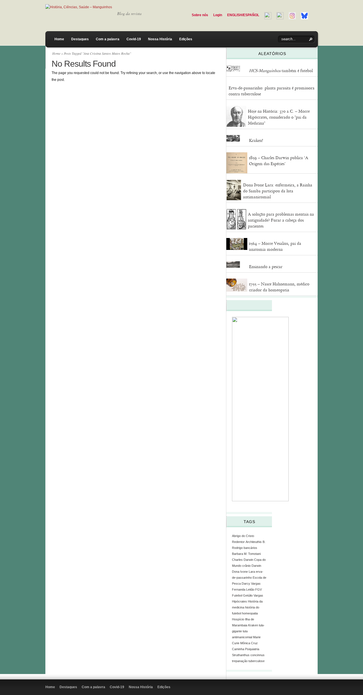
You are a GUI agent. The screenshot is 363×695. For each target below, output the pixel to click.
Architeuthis (254, 542)
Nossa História (160, 39)
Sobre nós (200, 15)
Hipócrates (239, 601)
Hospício (238, 619)
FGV (258, 589)
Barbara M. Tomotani (246, 553)
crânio (246, 565)
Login (217, 15)
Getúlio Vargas (253, 595)
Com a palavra (107, 39)
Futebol (237, 595)
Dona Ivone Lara (243, 571)
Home (59, 39)
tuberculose (256, 661)
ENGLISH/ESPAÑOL (243, 15)
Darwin (256, 565)
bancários (250, 547)
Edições (185, 39)
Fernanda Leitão (243, 589)
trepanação (240, 661)
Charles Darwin (242, 559)
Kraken (253, 625)
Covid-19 (133, 39)
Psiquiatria (252, 649)
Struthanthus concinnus (248, 655)
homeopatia (250, 613)
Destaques (80, 39)
